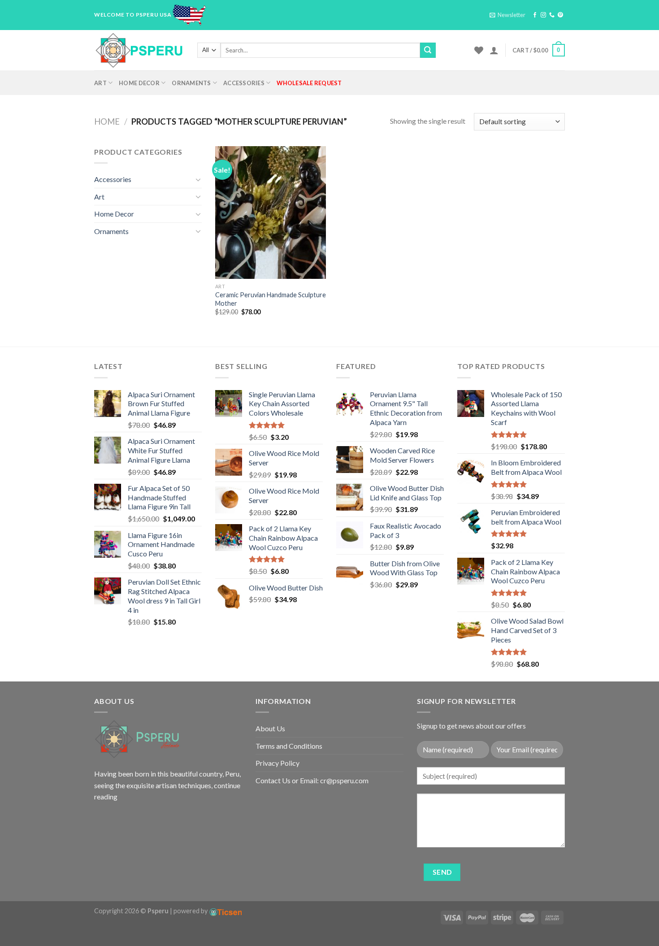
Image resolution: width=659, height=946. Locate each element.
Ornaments (191, 83)
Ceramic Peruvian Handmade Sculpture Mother (270, 299)
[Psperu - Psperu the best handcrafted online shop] (139, 50)
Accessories (243, 83)
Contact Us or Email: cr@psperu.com (312, 780)
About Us (270, 728)
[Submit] (427, 50)
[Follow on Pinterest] (560, 15)
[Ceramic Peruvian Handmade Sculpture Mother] (270, 212)
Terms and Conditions (289, 746)
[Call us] (552, 15)
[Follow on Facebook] (535, 15)
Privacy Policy (277, 763)
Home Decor (139, 83)
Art (100, 83)
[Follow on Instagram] (543, 15)
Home (107, 121)
